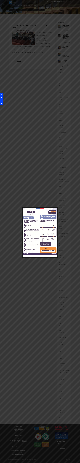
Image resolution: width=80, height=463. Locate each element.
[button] (1, 94)
